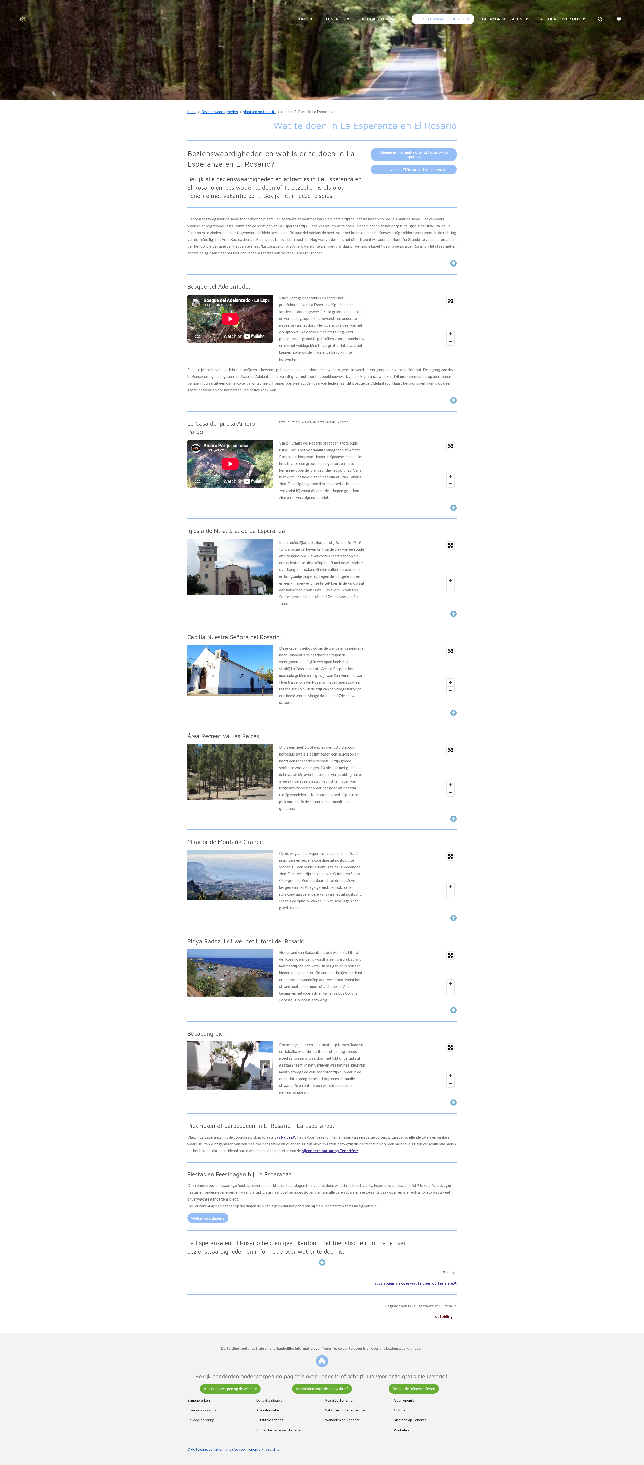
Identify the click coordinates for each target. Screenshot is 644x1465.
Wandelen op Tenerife (342, 1420)
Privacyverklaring (200, 1420)
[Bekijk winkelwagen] (618, 19)
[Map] (414, 321)
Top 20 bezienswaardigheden (279, 1430)
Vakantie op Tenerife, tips (345, 1410)
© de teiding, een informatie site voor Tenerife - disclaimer (234, 1449)
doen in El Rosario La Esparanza (307, 111)
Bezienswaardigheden (219, 111)
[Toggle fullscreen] (450, 301)
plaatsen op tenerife (259, 111)
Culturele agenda (270, 1420)
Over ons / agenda (201, 1410)
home (191, 111)
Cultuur (400, 1410)
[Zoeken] (600, 19)
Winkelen (401, 1430)
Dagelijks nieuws (269, 1400)
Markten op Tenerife (410, 1420)
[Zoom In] (450, 334)
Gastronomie (404, 1400)
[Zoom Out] (450, 341)
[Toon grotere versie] (230, 567)
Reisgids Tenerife (339, 1400)
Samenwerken (198, 1400)
